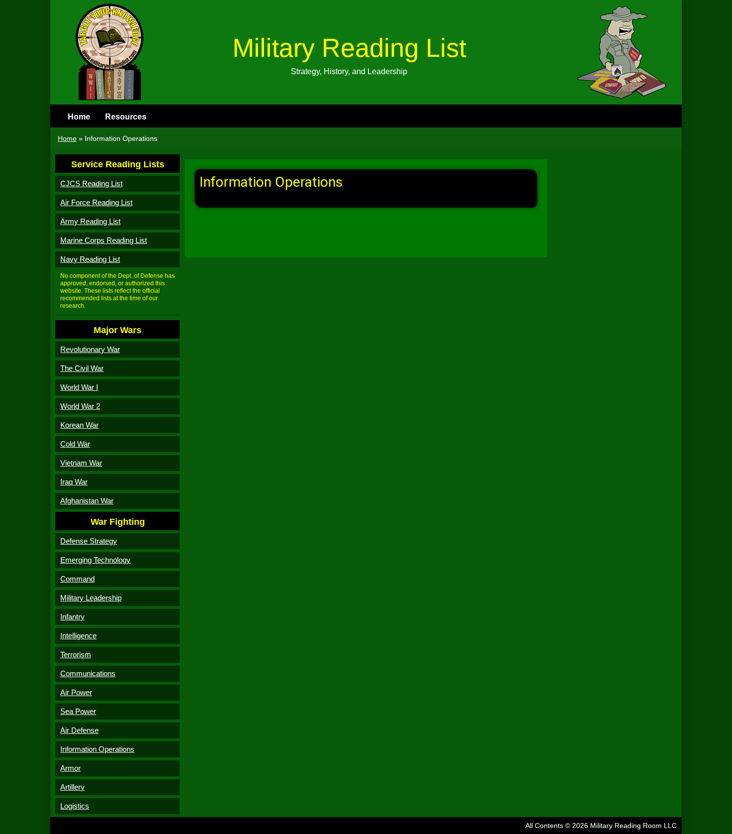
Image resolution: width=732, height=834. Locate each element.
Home (79, 117)
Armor (70, 768)
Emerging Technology (95, 560)
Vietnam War (81, 463)
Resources (125, 117)
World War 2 (80, 406)
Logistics (74, 806)
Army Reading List (90, 221)
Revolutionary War (90, 349)
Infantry (72, 616)
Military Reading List (349, 47)
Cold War (75, 444)
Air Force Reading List (96, 202)
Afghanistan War (87, 500)
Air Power (76, 692)
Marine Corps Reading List (103, 240)
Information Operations (97, 749)
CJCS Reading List (91, 183)
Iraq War (74, 481)
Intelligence (78, 635)
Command (77, 579)
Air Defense (79, 730)
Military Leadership (91, 598)
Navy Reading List (90, 259)
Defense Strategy (88, 541)
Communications (88, 673)
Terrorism (75, 654)
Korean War (79, 425)
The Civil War (82, 368)
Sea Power (78, 711)
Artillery (72, 787)
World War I (79, 387)
